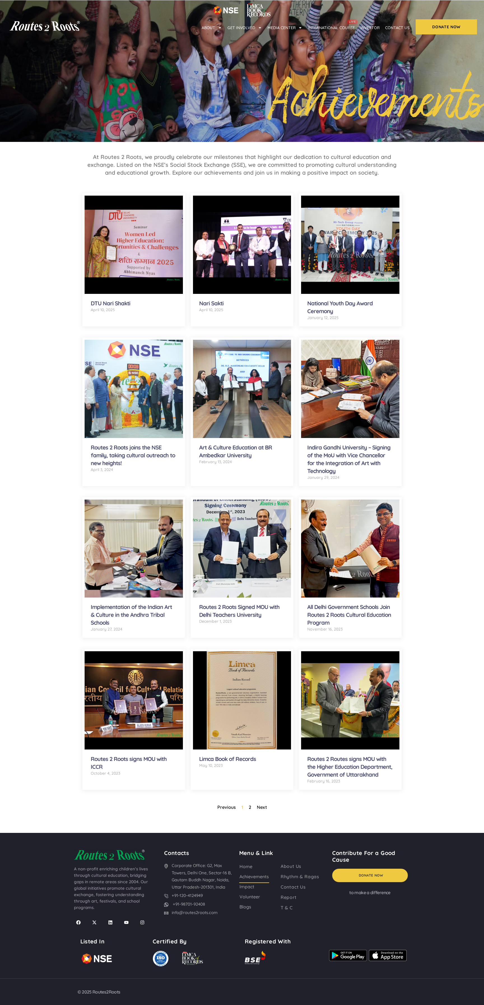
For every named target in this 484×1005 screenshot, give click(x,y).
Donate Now (371, 875)
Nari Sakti (211, 303)
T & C (287, 907)
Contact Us (397, 27)
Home (245, 866)
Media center (281, 27)
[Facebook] (78, 922)
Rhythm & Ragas (300, 876)
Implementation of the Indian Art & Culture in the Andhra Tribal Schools (131, 614)
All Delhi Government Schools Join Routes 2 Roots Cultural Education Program (349, 614)
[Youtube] (126, 922)
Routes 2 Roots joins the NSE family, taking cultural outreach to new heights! (133, 455)
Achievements (254, 876)
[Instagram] (142, 922)
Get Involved (241, 27)
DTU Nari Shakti (110, 303)
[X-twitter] (94, 922)
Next (262, 807)
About (208, 27)
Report (289, 897)
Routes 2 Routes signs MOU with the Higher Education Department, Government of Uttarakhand (349, 766)
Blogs (245, 907)
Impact (246, 886)
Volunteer (249, 896)
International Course (332, 25)
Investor (370, 27)
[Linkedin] (110, 922)
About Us (291, 866)
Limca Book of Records (227, 758)
